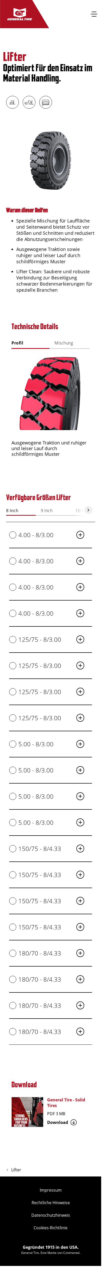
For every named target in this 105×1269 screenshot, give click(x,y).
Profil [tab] (17, 343)
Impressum (51, 1190)
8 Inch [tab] (12, 511)
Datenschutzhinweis (50, 1215)
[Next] (88, 510)
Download (57, 1122)
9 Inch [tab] (46, 511)
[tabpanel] (50, 406)
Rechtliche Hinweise (51, 1202)
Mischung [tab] (64, 343)
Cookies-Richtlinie (51, 1228)
